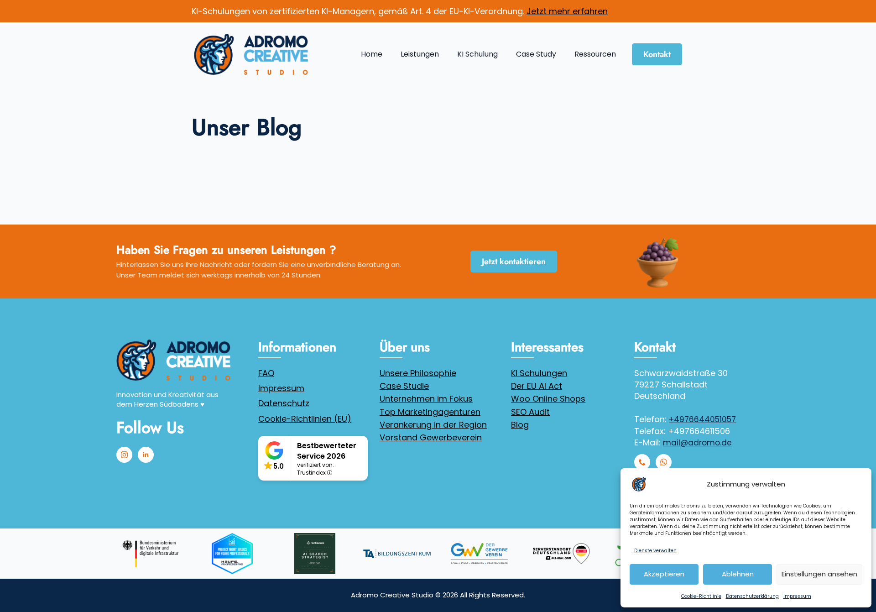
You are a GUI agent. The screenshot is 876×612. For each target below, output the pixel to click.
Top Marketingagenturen (430, 412)
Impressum (797, 596)
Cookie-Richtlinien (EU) (304, 418)
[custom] (642, 462)
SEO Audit (530, 412)
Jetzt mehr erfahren (567, 11)
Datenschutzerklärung (752, 596)
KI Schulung (477, 54)
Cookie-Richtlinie (701, 596)
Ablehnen (738, 574)
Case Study (536, 54)
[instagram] (124, 455)
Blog (520, 424)
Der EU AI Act (536, 386)
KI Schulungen (539, 373)
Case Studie (404, 386)
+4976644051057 (702, 419)
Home (371, 54)
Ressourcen (595, 54)
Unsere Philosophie (418, 373)
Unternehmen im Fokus (426, 398)
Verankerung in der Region (433, 424)
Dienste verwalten (655, 550)
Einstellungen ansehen (819, 574)
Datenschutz (283, 403)
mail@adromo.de (697, 442)
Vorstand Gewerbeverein (431, 437)
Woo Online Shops (548, 398)
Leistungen (420, 54)
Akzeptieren (664, 574)
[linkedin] (146, 455)
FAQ (266, 373)
